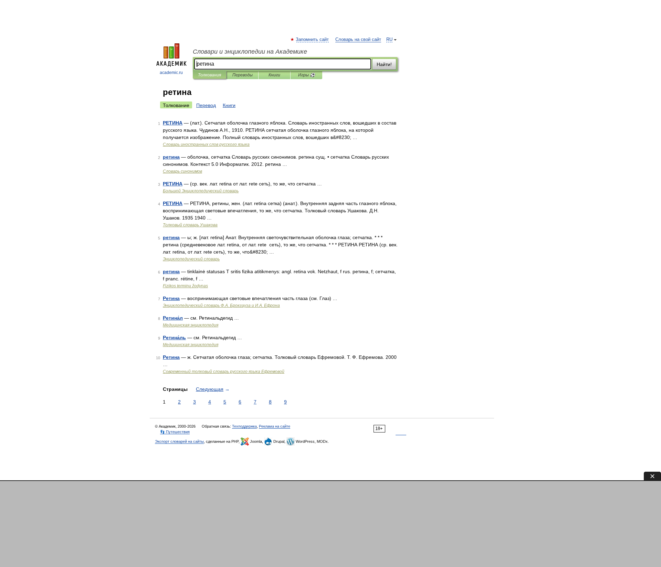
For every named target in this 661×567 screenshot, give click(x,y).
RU (389, 39)
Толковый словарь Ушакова (190, 225)
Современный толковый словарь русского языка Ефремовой (223, 371)
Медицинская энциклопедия (190, 325)
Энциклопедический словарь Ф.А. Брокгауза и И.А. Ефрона (221, 305)
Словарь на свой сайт (358, 39)
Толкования (209, 75)
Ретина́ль (174, 337)
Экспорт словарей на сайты (179, 441)
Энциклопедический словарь (191, 259)
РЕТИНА (172, 123)
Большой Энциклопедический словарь (201, 191)
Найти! (384, 64)
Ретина (171, 298)
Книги (274, 75)
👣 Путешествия (175, 432)
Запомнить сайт (312, 39)
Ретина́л (173, 318)
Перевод (206, 105)
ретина (171, 157)
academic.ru (171, 72)
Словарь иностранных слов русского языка (206, 144)
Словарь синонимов (182, 171)
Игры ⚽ (306, 75)
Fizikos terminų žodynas (185, 286)
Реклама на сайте (274, 426)
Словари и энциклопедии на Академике (250, 51)
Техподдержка (244, 426)
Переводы (242, 75)
